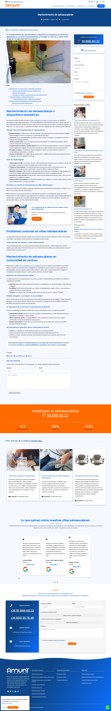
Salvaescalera (65, 19)
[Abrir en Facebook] (89, 1)
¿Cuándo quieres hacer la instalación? (51, 619)
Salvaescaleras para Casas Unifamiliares (43, 677)
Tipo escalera (70, 6)
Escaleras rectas (61, 674)
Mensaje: (76, 78)
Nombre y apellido (46, 603)
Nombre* (9, 368)
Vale (14, 707)
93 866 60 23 (90, 41)
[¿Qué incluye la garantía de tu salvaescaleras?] (23, 470)
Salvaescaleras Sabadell (38, 693)
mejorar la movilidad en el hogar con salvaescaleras (43, 120)
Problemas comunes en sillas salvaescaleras (21, 97)
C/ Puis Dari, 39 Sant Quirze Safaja (22, 632)
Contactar (101, 6)
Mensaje (43, 626)
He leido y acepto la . (53, 640)
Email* (41, 368)
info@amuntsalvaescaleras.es (15, 1)
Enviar (71, 643)
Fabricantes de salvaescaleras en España (87, 476)
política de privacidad (87, 93)
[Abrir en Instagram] (94, 1)
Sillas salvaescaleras (58, 6)
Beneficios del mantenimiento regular (22, 103)
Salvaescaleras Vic (37, 687)
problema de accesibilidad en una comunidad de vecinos (30, 265)
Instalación (81, 6)
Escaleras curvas (61, 677)
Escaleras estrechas (62, 680)
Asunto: (76, 72)
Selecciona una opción (71, 622)
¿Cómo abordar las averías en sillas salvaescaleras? (26, 99)
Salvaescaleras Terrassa (38, 690)
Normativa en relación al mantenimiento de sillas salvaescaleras (29, 95)
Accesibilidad (90, 6)
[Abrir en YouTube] (97, 1)
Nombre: (76, 58)
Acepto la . (84, 93)
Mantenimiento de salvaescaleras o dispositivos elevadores (25, 88)
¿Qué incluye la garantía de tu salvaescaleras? (86, 120)
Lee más (93, 238)
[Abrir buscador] (104, 2)
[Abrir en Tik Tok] (100, 1)
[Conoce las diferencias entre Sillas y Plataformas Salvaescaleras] (56, 470)
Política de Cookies (7, 703)
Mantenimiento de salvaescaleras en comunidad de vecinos (25, 101)
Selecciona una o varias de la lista (71, 615)
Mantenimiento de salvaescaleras (83, 208)
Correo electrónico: (79, 65)
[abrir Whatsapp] (107, 707)
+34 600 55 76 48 (22, 617)
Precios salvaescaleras (88, 674)
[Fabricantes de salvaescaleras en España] (89, 470)
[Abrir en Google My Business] (10, 691)
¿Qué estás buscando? (90, 50)
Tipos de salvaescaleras (18, 93)
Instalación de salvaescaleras (89, 680)
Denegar (4, 707)
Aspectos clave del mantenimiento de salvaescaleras (26, 91)
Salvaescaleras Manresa (38, 684)
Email (74, 603)
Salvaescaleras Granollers (39, 696)
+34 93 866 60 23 (22, 610)
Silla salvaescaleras (37, 674)
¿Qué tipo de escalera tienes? (49, 612)
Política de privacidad (37, 707)
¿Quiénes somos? (86, 683)
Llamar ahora (36, 218)
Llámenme (88, 96)
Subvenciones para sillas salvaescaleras (93, 677)
